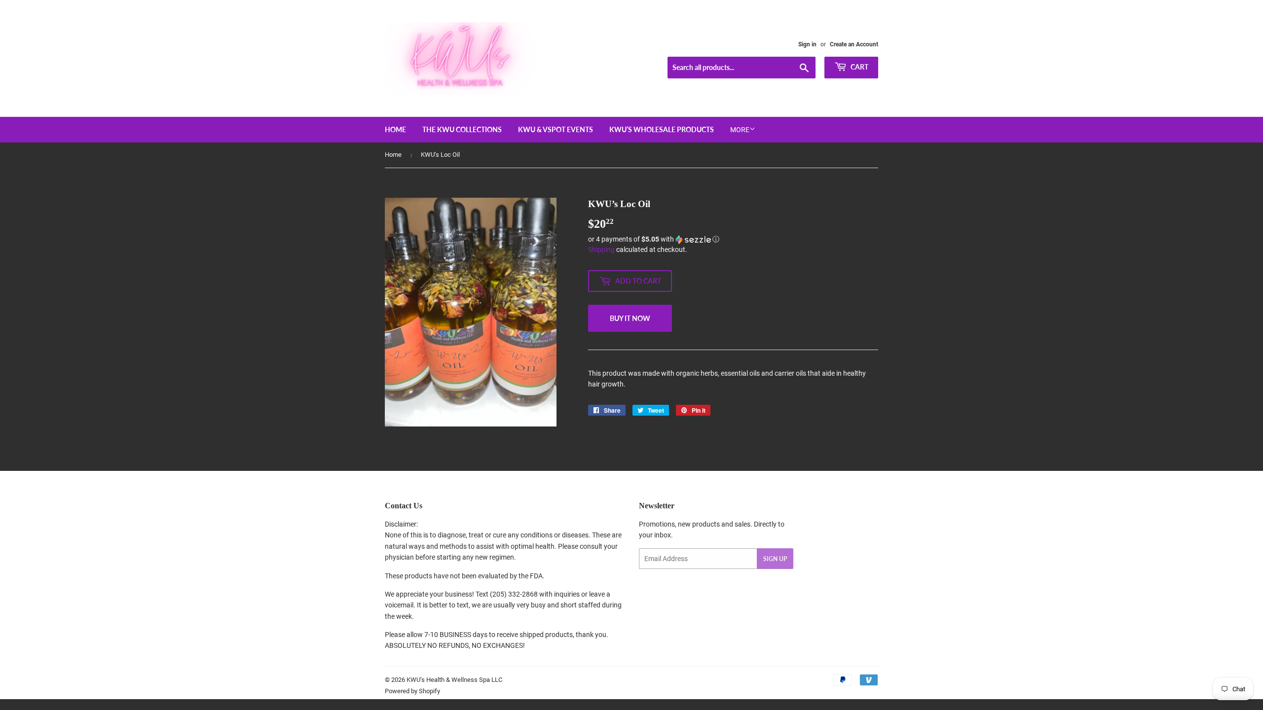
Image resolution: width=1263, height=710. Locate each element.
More (739, 130)
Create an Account (854, 44)
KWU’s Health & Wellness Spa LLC (454, 679)
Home (395, 129)
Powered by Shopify (412, 691)
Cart (858, 67)
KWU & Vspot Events (555, 129)
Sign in (807, 44)
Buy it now (630, 318)
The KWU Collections (462, 129)
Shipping (601, 249)
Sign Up (775, 559)
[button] (733, 239)
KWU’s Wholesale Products (661, 129)
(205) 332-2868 (514, 594)
